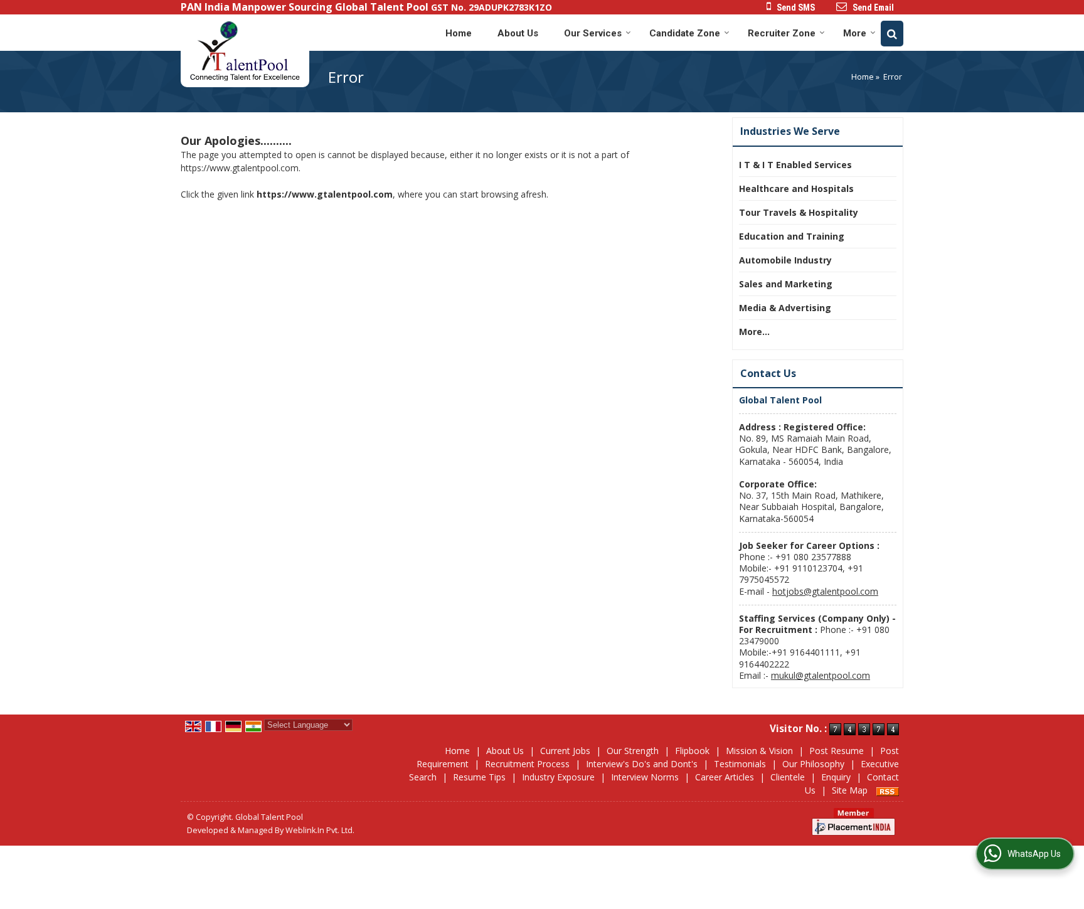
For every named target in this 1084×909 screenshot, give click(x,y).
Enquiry (836, 777)
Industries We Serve (790, 131)
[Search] (892, 33)
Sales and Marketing (785, 284)
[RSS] (887, 790)
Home (458, 33)
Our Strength (633, 751)
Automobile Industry (785, 260)
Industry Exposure (558, 777)
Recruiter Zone (782, 33)
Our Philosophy (813, 764)
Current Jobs (565, 751)
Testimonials (740, 764)
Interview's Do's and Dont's (642, 764)
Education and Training (791, 236)
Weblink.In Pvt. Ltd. (319, 830)
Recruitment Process (527, 764)
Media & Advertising (785, 308)
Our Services (593, 33)
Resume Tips (479, 777)
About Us (517, 33)
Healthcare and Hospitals (796, 188)
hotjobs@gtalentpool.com (825, 591)
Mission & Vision (759, 751)
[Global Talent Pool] (245, 51)
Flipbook (692, 751)
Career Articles (724, 777)
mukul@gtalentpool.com (820, 675)
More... (754, 332)
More (854, 33)
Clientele (787, 777)
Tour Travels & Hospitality (798, 212)
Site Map (850, 790)
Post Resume (836, 751)
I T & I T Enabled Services (795, 165)
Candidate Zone (684, 33)
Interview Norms (645, 777)
